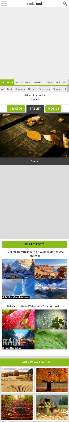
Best (9, 89)
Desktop (16, 108)
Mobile (53, 108)
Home (19, 82)
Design (49, 82)
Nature (32, 89)
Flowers (57, 89)
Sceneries (44, 89)
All (2, 89)
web (34, 3)
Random (20, 89)
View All (34, 99)
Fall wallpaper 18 (34, 95)
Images (38, 82)
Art (58, 82)
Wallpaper (7, 82)
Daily (28, 82)
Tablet (35, 108)
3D (64, 82)
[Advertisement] (34, 43)
